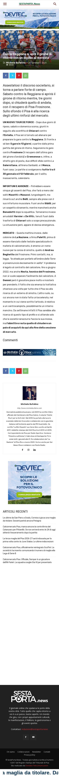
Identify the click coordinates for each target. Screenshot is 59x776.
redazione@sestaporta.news (35, 729)
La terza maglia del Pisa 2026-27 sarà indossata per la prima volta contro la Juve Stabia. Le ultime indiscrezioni (28, 540)
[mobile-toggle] (4, 4)
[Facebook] (6, 75)
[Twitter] (12, 75)
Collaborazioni (23, 752)
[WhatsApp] (25, 75)
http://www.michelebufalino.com (29, 408)
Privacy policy (29, 755)
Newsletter (36, 752)
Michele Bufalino (15, 62)
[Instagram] (29, 450)
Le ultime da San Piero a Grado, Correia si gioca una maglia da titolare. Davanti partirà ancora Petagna (29, 519)
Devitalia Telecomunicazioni (36, 765)
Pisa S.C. (19, 49)
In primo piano (9, 49)
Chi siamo (11, 752)
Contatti (47, 752)
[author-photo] (29, 400)
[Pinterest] (19, 75)
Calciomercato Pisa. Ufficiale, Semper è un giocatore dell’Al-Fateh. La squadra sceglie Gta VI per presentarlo (27, 560)
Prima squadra (29, 49)
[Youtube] (33, 737)
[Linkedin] (35, 450)
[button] (55, 4)
